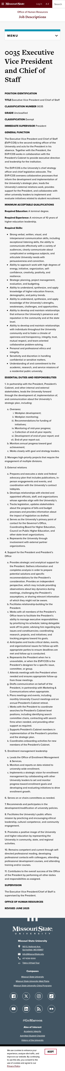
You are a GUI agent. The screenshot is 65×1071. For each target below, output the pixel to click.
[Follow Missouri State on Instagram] (39, 996)
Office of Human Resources (32, 12)
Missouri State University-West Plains (32, 981)
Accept (50, 1051)
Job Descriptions (32, 16)
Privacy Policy (13, 1066)
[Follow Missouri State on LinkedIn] (26, 1009)
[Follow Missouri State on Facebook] (13, 996)
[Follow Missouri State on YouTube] (13, 1009)
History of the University (32, 1040)
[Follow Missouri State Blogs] (39, 1009)
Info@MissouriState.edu (33, 954)
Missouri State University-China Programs (33, 985)
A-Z (47, 3)
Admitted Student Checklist (32, 1035)
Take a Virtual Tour (31, 962)
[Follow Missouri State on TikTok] (51, 996)
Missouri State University (32, 976)
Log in (39, 3)
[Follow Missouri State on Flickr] (51, 1009)
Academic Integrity (32, 1031)
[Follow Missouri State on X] (26, 996)
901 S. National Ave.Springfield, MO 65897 (32, 948)
